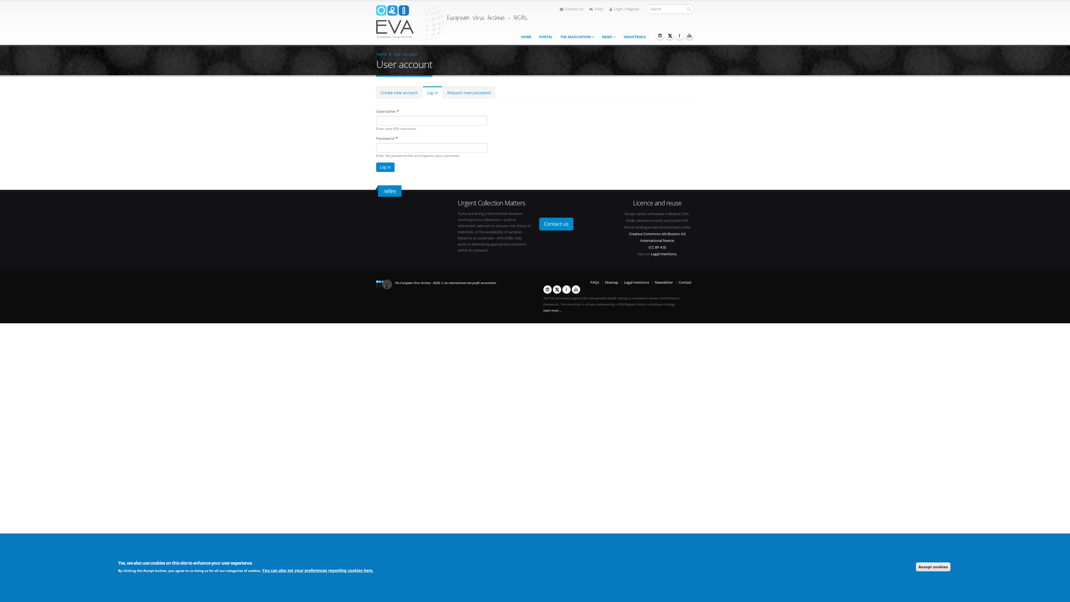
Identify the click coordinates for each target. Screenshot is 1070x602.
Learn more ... (552, 310)
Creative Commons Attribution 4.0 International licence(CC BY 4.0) (657, 241)
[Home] (410, 22)
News (607, 37)
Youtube (689, 35)
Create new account (399, 92)
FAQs (599, 9)
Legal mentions (636, 282)
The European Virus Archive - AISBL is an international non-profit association (445, 283)
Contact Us (574, 9)
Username (387, 111)
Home (526, 37)
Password (387, 138)
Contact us (556, 223)
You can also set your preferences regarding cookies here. (317, 570)
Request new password (469, 92)
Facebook (679, 35)
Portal (546, 37)
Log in (432, 92)
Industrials (635, 37)
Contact (685, 282)
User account (405, 54)
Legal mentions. (664, 254)
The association (575, 37)
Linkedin (660, 35)
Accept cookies (933, 567)
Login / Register (626, 9)
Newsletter (664, 282)
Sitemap (611, 282)
